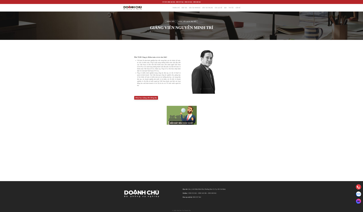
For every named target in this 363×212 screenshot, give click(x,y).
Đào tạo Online (207, 8)
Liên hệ (237, 8)
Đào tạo (184, 8)
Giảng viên (171, 21)
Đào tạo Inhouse (194, 8)
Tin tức (231, 8)
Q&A (225, 8)
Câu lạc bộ (218, 8)
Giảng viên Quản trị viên (187, 21)
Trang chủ (176, 8)
